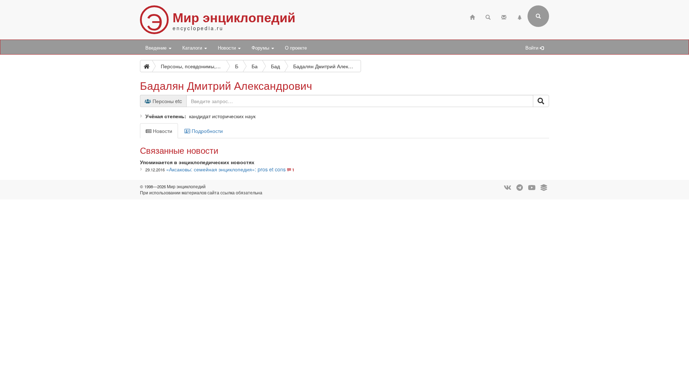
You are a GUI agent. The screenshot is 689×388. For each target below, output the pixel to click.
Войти (532, 48)
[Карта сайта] (520, 16)
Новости (227, 48)
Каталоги (192, 48)
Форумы (261, 48)
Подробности (206, 130)
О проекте (296, 48)
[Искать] (541, 101)
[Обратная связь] (504, 16)
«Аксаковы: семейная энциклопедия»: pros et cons (226, 169)
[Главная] (472, 16)
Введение (156, 48)
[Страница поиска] (488, 16)
